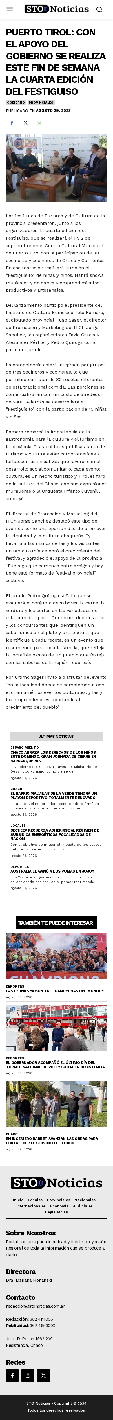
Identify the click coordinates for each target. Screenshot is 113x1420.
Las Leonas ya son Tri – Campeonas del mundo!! (55, 991)
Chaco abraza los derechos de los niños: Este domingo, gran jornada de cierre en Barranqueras (53, 756)
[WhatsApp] (38, 123)
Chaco (16, 789)
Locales (18, 825)
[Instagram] (27, 1375)
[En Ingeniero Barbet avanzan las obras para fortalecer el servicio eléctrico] (56, 1104)
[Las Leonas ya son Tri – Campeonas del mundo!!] (56, 956)
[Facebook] (11, 123)
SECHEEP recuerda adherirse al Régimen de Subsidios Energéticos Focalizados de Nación (54, 834)
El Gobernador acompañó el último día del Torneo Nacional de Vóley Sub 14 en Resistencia (55, 1064)
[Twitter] (25, 123)
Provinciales (41, 103)
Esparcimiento (24, 748)
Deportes (19, 867)
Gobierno (16, 103)
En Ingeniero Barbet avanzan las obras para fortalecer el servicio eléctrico (52, 1141)
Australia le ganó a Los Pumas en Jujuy (52, 871)
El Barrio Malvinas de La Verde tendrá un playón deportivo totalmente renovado (53, 795)
